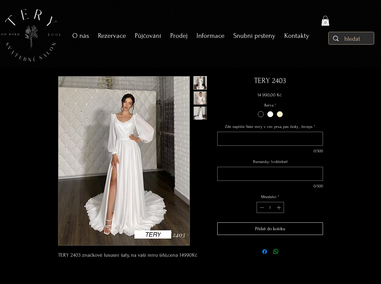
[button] (148, 35)
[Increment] (279, 207)
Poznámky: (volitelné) (270, 161)
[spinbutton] (270, 207)
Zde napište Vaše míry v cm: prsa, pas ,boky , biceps (270, 126)
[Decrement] (261, 207)
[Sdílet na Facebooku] (264, 251)
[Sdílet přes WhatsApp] (275, 251)
